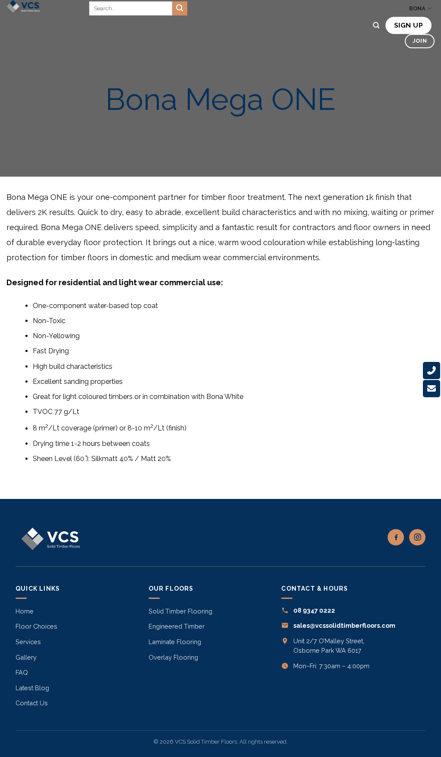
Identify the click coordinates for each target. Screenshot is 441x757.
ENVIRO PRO (171, 25)
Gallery (308, 25)
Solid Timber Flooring (180, 611)
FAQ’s (209, 25)
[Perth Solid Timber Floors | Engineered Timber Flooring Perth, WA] (25, 6)
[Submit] (179, 8)
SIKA (134, 25)
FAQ (22, 672)
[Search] (376, 25)
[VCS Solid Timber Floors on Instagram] (417, 537)
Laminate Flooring (175, 641)
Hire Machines (374, 8)
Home (202, 8)
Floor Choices (286, 8)
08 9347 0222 (314, 610)
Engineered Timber (177, 626)
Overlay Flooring (173, 657)
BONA (417, 8)
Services (242, 25)
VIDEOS (279, 25)
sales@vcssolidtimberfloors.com (344, 625)
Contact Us (347, 25)
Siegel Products (89, 25)
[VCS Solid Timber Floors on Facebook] (396, 537)
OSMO (330, 8)
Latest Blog (237, 8)
